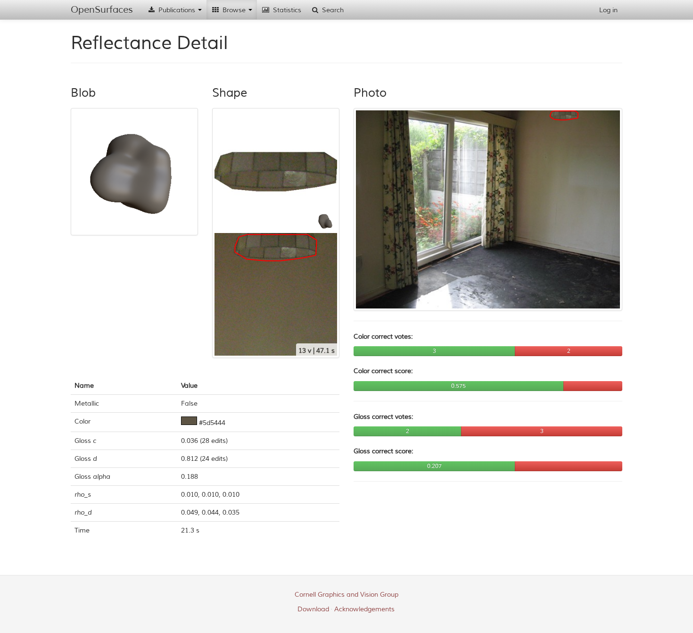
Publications (177, 10)
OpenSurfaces (102, 10)
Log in (608, 10)
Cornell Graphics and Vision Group (346, 595)
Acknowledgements (364, 609)
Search (332, 10)
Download (313, 609)
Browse (234, 10)
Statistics (286, 10)
